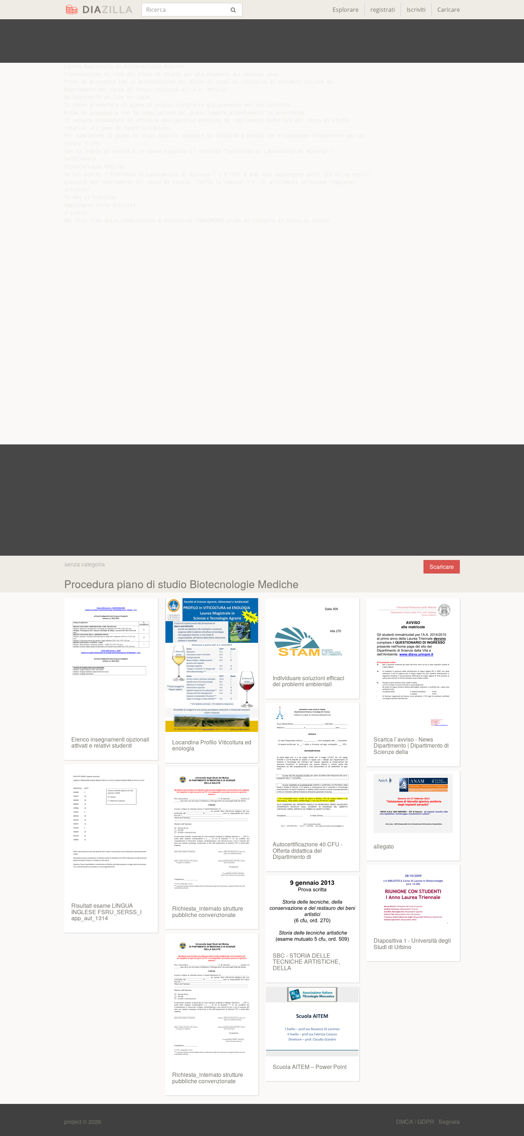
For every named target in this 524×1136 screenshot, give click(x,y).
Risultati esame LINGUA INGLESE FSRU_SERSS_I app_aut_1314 (106, 911)
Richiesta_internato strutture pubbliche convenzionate (207, 911)
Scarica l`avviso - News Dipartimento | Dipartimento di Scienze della (411, 745)
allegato (384, 846)
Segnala (449, 1121)
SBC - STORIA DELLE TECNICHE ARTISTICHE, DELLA (306, 961)
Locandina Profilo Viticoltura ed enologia (211, 745)
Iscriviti (416, 10)
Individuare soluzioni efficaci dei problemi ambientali (308, 681)
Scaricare (442, 566)
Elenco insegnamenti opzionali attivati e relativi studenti (110, 742)
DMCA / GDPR (416, 1121)
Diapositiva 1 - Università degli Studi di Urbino (412, 943)
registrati (382, 10)
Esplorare (346, 10)
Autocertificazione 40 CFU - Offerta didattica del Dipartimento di (308, 850)
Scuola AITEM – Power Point (309, 1067)
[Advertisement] (262, 41)
